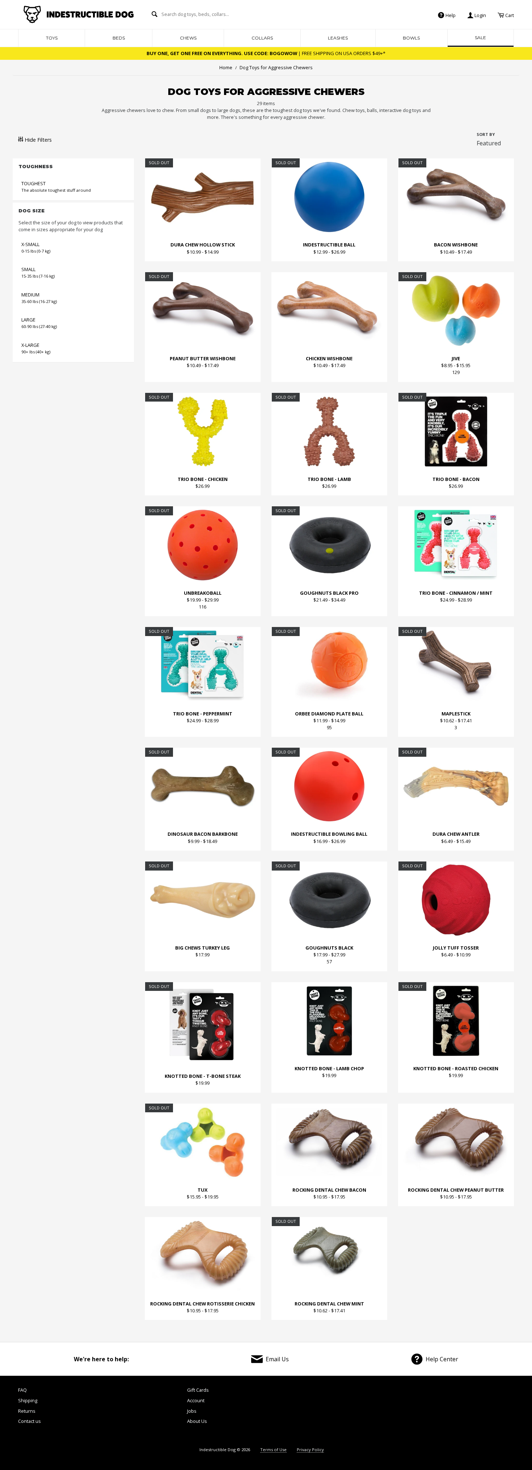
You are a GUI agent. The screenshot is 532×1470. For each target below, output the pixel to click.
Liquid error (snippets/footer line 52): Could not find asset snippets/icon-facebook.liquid (376, 1412)
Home (225, 67)
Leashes (338, 38)
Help (450, 15)
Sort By (486, 134)
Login (479, 15)
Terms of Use (273, 1449)
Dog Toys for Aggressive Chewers (274, 67)
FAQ (22, 1390)
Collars (262, 38)
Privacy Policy (310, 1449)
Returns (26, 1411)
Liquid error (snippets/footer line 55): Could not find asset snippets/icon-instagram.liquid (494, 1412)
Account (195, 1400)
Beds (119, 38)
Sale (480, 37)
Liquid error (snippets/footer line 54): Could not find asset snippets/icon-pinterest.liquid (454, 1412)
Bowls (411, 38)
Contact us (29, 1421)
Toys (52, 38)
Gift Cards (198, 1390)
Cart (509, 15)
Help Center (442, 1359)
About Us (197, 1421)
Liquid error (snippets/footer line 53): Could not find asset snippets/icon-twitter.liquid (415, 1412)
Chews (188, 38)
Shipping (27, 1400)
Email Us (277, 1359)
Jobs (192, 1411)
